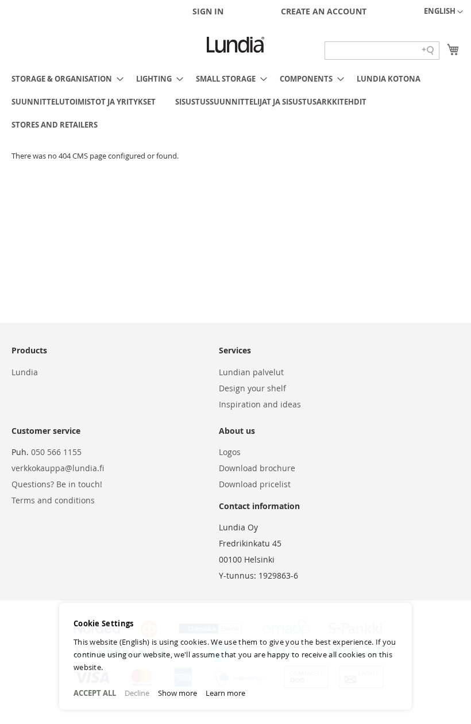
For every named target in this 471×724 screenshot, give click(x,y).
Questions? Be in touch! (56, 484)
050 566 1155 (56, 451)
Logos (230, 451)
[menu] (235, 101)
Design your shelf (252, 388)
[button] (443, 12)
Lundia (24, 372)
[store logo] (235, 45)
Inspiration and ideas (260, 404)
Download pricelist (255, 484)
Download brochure (257, 468)
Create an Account (323, 11)
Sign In (207, 11)
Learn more (225, 693)
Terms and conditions (53, 500)
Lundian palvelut (251, 372)
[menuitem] (64, 78)
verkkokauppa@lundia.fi (57, 468)
